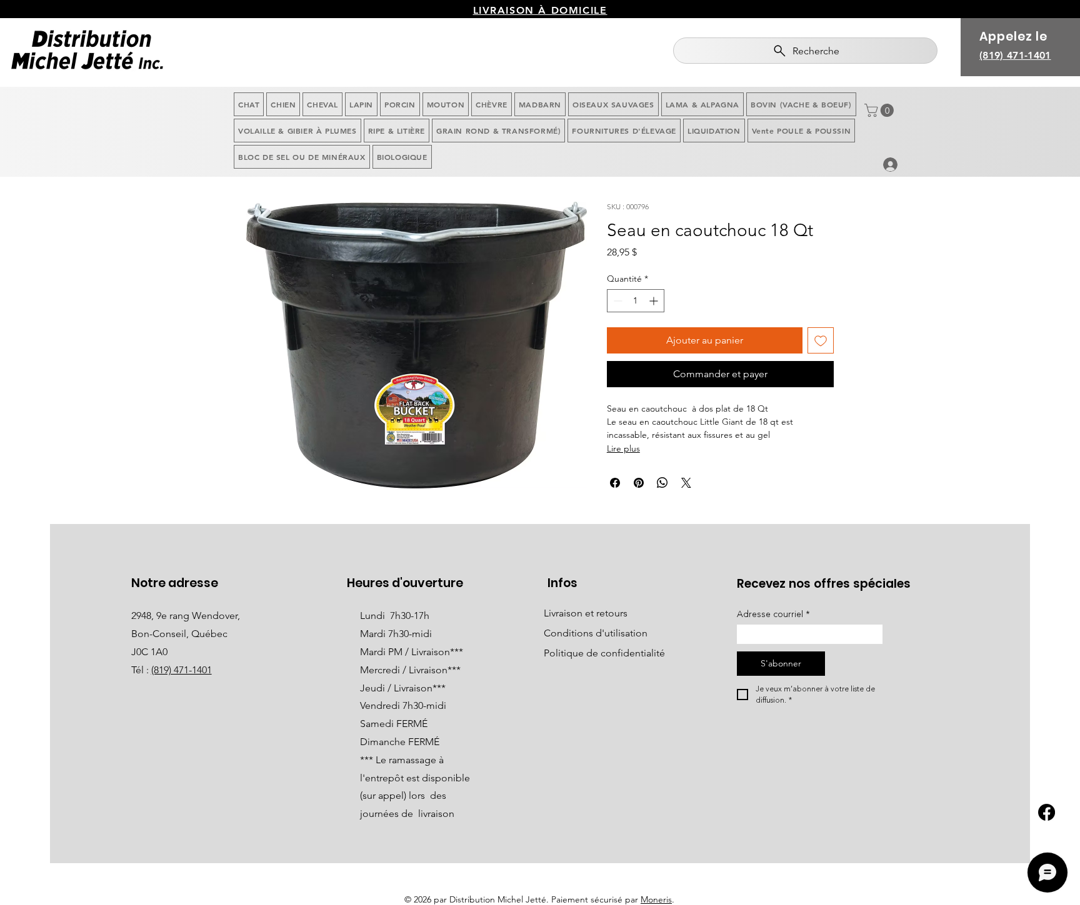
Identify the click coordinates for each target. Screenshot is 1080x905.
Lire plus (623, 448)
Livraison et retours (586, 613)
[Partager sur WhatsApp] (662, 482)
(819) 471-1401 (181, 670)
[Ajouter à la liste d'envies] (821, 340)
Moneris (656, 899)
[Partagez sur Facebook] (615, 482)
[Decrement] (616, 301)
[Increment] (654, 301)
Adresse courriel (773, 614)
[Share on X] (686, 482)
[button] (880, 110)
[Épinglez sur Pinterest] (638, 482)
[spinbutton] (635, 301)
